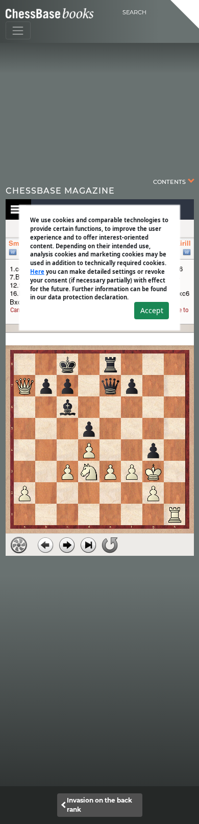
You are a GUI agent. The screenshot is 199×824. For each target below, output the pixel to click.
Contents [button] (170, 181)
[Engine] (19, 545)
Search (134, 12)
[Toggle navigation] (18, 30)
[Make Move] (67, 545)
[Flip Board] (110, 545)
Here (37, 271)
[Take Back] (45, 545)
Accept (151, 310)
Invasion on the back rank (99, 804)
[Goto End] (88, 545)
